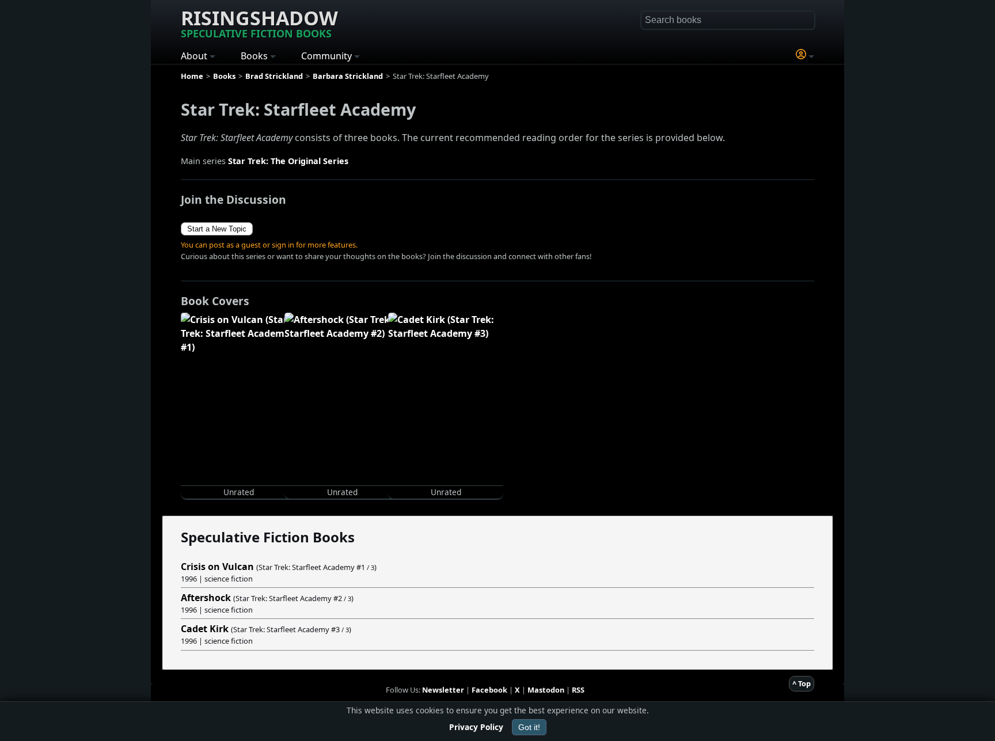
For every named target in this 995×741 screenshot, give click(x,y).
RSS (578, 690)
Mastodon (545, 690)
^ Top (801, 683)
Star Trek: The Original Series (288, 160)
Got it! (529, 727)
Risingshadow (259, 22)
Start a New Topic (216, 229)
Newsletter (443, 690)
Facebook (489, 690)
